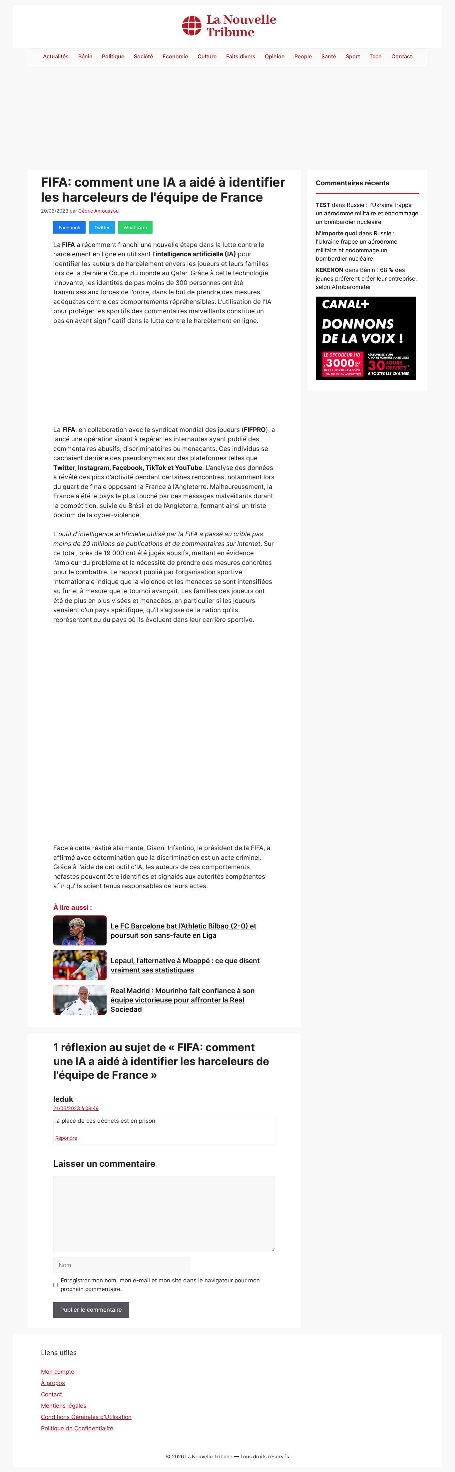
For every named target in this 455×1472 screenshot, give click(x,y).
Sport (353, 56)
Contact (401, 56)
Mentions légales (63, 1405)
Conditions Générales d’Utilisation (86, 1417)
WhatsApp (135, 227)
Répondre (66, 1138)
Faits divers (240, 56)
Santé (328, 56)
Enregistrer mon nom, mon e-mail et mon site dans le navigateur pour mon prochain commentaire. (160, 1284)
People (303, 56)
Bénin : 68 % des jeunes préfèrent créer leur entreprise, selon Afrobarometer (366, 278)
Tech (375, 56)
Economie (175, 56)
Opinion (275, 56)
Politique (113, 56)
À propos (53, 1383)
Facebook (69, 227)
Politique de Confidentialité (77, 1428)
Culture (207, 56)
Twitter (102, 227)
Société (143, 56)
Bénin (85, 56)
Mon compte (57, 1371)
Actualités (56, 56)
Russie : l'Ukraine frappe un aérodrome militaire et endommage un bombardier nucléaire (367, 213)
